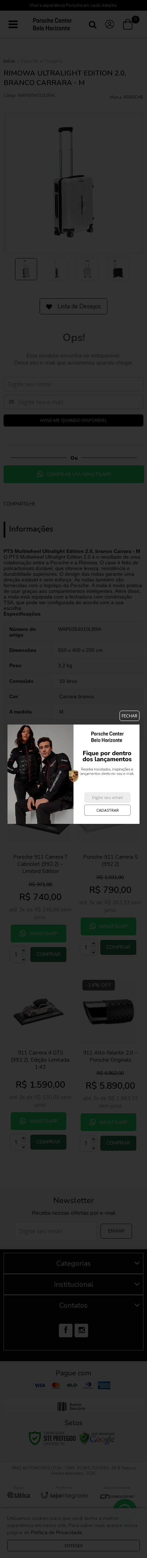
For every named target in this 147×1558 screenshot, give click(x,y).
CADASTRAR (107, 810)
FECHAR (129, 716)
